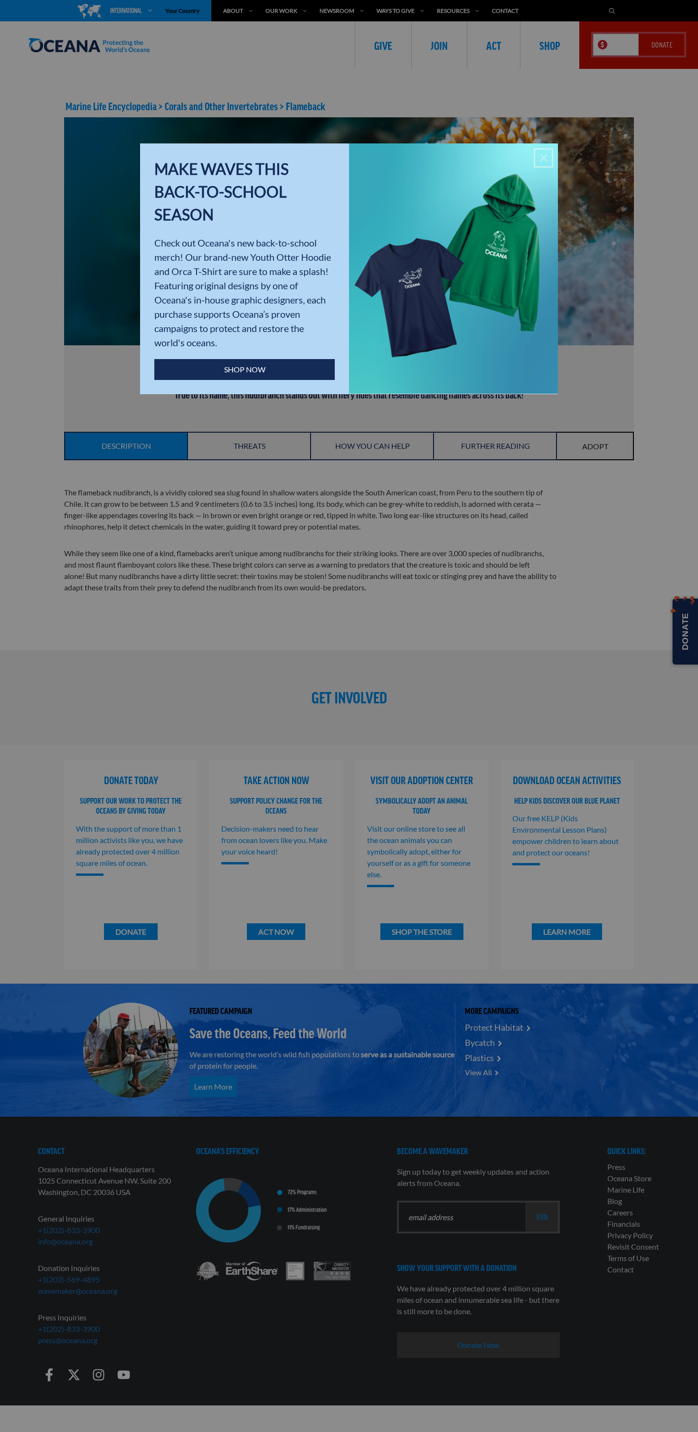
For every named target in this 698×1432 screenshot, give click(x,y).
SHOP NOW (244, 369)
